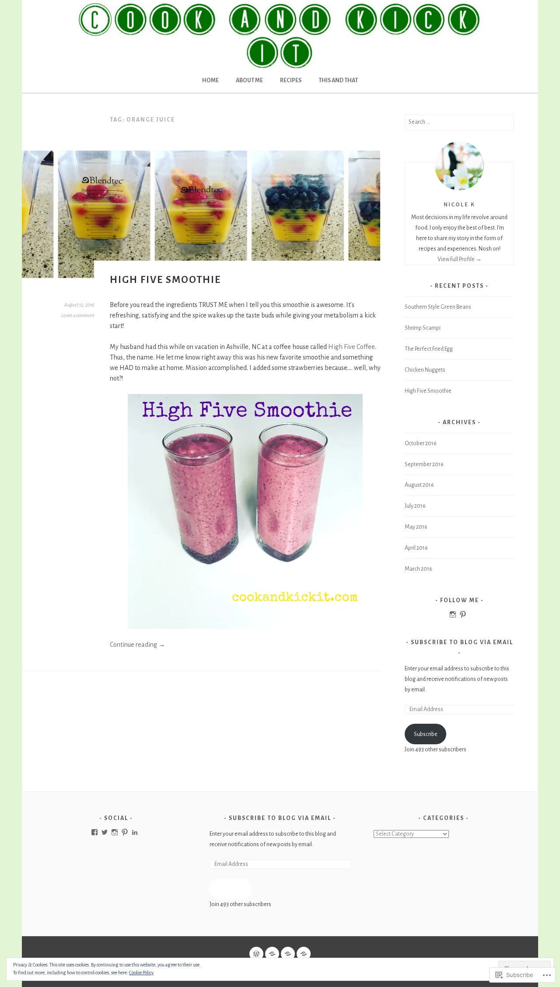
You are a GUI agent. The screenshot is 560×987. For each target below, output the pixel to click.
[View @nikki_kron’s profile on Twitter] (104, 832)
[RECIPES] (288, 954)
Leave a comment (77, 315)
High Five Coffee (351, 346)
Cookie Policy (141, 972)
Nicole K (459, 204)
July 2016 (415, 506)
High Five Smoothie (165, 280)
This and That (338, 80)
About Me (249, 80)
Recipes (290, 80)
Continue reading (137, 644)
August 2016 (419, 485)
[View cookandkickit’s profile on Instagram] (114, 832)
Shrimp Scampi (423, 328)
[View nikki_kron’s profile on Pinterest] (462, 614)
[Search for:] (459, 122)
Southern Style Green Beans (438, 307)
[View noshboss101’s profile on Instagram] (452, 614)
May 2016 (416, 527)
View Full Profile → (460, 259)
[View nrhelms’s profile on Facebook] (94, 832)
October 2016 (421, 443)
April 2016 (416, 548)
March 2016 (418, 569)
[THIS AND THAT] (304, 954)
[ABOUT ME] (272, 954)
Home (210, 80)
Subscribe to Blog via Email (462, 642)
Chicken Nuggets (425, 370)
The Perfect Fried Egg (429, 349)
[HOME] (256, 954)
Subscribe (426, 734)
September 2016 (424, 464)
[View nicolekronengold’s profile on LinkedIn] (134, 832)
